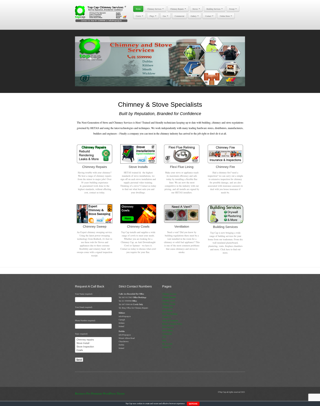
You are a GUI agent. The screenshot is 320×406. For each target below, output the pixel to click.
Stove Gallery (167, 330)
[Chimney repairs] (93, 339)
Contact (208, 16)
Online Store (225, 16)
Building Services (213, 8)
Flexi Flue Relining (169, 313)
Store (164, 340)
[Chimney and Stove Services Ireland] (102, 13)
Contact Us (166, 317)
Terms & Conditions (170, 320)
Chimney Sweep (168, 303)
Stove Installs (167, 310)
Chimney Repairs (177, 8)
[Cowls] (93, 350)
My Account (167, 343)
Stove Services (168, 327)
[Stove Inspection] (93, 346)
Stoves (195, 8)
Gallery (194, 16)
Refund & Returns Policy (172, 323)
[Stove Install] (93, 343)
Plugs (152, 16)
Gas (164, 16)
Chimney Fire (167, 307)
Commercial (179, 16)
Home (138, 8)
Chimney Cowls (168, 300)
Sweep (232, 8)
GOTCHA (193, 403)
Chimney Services (154, 8)
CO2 (164, 337)
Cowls (139, 16)
